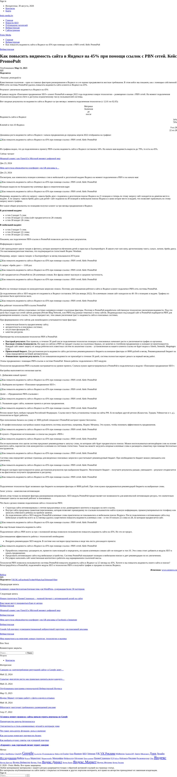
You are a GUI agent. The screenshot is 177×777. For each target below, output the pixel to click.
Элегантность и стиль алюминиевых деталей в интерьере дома (29, 726)
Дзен (153, 753)
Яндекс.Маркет (85, 762)
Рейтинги (123, 758)
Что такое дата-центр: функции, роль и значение (23, 731)
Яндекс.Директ (52, 762)
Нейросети (69, 758)
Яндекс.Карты (67, 763)
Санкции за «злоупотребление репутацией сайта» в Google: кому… (32, 670)
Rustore (78, 753)
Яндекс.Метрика (104, 762)
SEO (84, 753)
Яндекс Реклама (118, 763)
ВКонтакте (145, 754)
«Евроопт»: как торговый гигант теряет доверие (24, 745)
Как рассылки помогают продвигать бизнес (20, 735)
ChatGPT (18, 754)
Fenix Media (5, 35)
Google (28, 753)
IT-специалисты (48, 754)
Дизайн (161, 753)
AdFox (2, 754)
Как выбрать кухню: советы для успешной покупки (24, 740)
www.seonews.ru (169, 570)
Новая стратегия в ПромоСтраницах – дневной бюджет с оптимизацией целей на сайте (41, 598)
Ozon (71, 754)
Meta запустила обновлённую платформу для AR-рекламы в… (29, 168)
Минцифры (57, 758)
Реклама (132, 758)
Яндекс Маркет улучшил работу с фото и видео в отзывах (27, 698)
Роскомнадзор (143, 758)
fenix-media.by (6, 15)
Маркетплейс (46, 758)
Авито (137, 754)
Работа (116, 758)
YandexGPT (129, 754)
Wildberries (120, 754)
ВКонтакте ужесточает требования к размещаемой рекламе (28, 707)
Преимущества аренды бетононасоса (17, 721)
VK (98, 753)
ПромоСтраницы (102, 758)
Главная (9, 20)
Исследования (8, 758)
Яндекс (160, 757)
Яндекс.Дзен (36, 763)
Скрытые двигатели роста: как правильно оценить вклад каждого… (32, 679)
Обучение (78, 758)
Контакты (10, 8)
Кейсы (3, 574)
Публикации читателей (17, 25)
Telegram (91, 754)
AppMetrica (9, 754)
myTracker (64, 754)
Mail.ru (57, 754)
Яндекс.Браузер (6, 763)
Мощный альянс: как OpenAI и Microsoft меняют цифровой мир (30, 158)
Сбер (151, 758)
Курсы (27, 758)
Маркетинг (35, 758)
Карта (8, 11)
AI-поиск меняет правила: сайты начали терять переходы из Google (34, 717)
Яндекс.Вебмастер (21, 762)
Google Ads (38, 754)
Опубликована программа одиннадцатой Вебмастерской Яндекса (31, 688)
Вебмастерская (12, 28)
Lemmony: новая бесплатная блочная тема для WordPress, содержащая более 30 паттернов (42, 589)
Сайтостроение (13, 30)
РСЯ (112, 758)
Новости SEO (12, 23)
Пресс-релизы (88, 758)
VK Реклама (107, 753)
